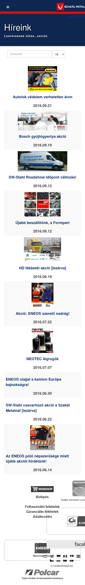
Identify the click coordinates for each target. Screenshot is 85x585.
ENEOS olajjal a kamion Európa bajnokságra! (33, 381)
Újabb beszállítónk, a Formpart (42, 222)
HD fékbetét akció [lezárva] (42, 268)
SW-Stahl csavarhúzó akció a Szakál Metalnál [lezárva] (38, 407)
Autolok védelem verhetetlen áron (42, 96)
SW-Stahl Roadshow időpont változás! (42, 177)
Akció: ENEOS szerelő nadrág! (43, 313)
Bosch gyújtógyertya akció (42, 136)
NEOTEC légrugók (42, 358)
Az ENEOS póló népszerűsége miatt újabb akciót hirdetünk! (37, 458)
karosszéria (45, 578)
